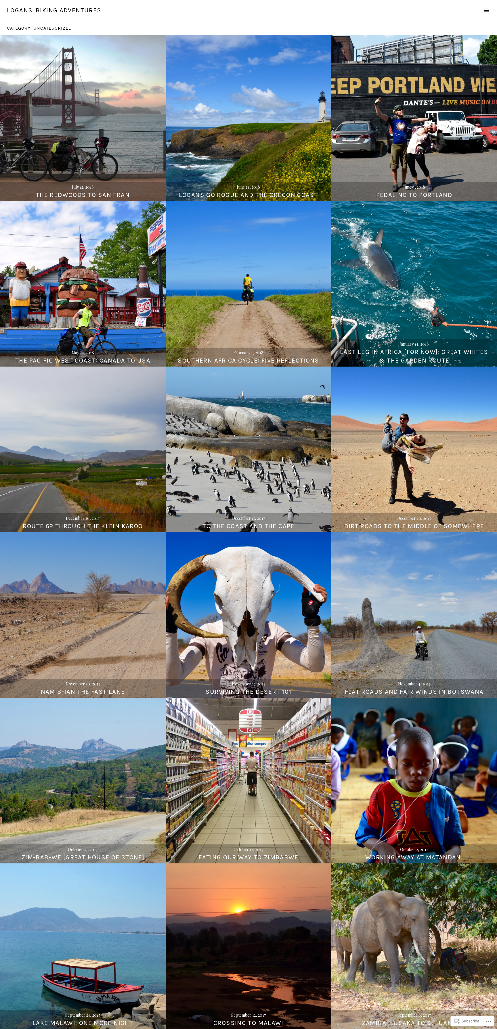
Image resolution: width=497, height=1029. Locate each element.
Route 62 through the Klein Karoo (83, 526)
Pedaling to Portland (414, 195)
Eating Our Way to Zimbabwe (248, 857)
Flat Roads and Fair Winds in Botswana (414, 691)
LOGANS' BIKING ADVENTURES (54, 10)
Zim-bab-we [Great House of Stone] (82, 857)
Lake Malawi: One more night (83, 1023)
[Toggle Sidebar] (486, 10)
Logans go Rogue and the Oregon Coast (248, 195)
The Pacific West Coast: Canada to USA (82, 360)
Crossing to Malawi (248, 1023)
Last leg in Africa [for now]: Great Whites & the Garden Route (414, 356)
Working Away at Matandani (414, 857)
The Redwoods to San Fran (83, 195)
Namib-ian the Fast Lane (83, 691)
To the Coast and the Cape (248, 526)
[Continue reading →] (83, 118)
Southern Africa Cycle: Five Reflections (248, 360)
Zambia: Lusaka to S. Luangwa (414, 1023)
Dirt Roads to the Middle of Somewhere (414, 526)
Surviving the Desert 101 (248, 691)
